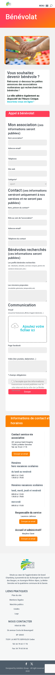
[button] (41, 6)
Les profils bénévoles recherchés (26, 266)
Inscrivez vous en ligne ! (20, 101)
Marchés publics (16, 604)
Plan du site (16, 595)
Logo (17, 614)
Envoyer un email (21, 454)
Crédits (17, 609)
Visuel (26, 320)
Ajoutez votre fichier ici (32, 328)
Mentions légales (17, 600)
